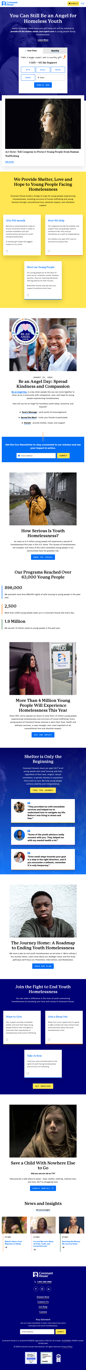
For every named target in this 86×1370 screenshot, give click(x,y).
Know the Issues (43, 557)
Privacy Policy (66, 1346)
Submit (63, 456)
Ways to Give (14, 1017)
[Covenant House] (10, 3)
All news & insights (43, 1210)
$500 (28, 77)
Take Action (9, 162)
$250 (57, 70)
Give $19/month (15, 220)
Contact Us (43, 1302)
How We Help (56, 220)
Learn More (43, 40)
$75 (28, 70)
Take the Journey (43, 790)
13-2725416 (66, 1340)
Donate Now (43, 85)
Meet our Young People (41, 267)
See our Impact (43, 735)
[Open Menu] (82, 3)
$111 (42, 70)
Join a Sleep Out (58, 1017)
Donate (74, 3)
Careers (43, 1312)
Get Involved (43, 1086)
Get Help (43, 1307)
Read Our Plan (43, 966)
